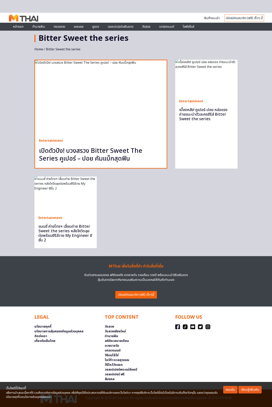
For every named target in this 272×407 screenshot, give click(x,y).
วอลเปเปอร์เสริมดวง (120, 26)
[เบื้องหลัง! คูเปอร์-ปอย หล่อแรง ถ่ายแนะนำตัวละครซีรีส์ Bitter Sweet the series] (206, 77)
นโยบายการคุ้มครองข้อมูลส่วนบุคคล (58, 331)
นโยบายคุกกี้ (42, 326)
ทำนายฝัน (38, 26)
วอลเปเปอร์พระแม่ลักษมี (121, 369)
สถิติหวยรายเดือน (117, 341)
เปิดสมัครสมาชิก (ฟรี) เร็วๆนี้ (136, 294)
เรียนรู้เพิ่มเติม (250, 389)
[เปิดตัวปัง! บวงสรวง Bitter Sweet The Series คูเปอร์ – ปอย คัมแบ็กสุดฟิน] (101, 97)
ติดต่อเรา (40, 336)
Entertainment (51, 140)
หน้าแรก (18, 26)
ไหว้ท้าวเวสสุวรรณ (117, 360)
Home (38, 49)
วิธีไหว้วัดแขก (114, 364)
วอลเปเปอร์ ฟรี (114, 374)
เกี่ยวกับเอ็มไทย (44, 341)
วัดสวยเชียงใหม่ (115, 331)
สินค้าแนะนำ (212, 18)
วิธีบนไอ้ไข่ (112, 355)
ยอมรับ (230, 389)
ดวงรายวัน (112, 345)
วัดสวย (146, 26)
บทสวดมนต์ (166, 26)
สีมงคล (109, 379)
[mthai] (23, 17)
